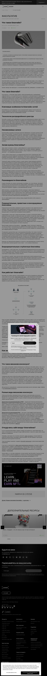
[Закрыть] (39, 663)
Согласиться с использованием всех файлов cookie (30, 673)
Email (13, 343)
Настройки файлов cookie (11, 672)
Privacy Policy (30, 349)
